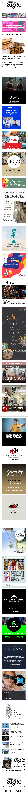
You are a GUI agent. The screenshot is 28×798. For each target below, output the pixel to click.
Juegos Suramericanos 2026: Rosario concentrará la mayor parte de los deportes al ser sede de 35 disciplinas (18, 725)
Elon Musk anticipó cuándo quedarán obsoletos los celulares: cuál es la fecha (16, 731)
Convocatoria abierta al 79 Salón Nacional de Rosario (18, 743)
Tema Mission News (9, 795)
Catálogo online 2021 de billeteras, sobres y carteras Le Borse (14, 57)
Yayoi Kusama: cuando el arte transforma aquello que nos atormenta (17, 751)
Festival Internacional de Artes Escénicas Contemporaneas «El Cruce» (17, 738)
